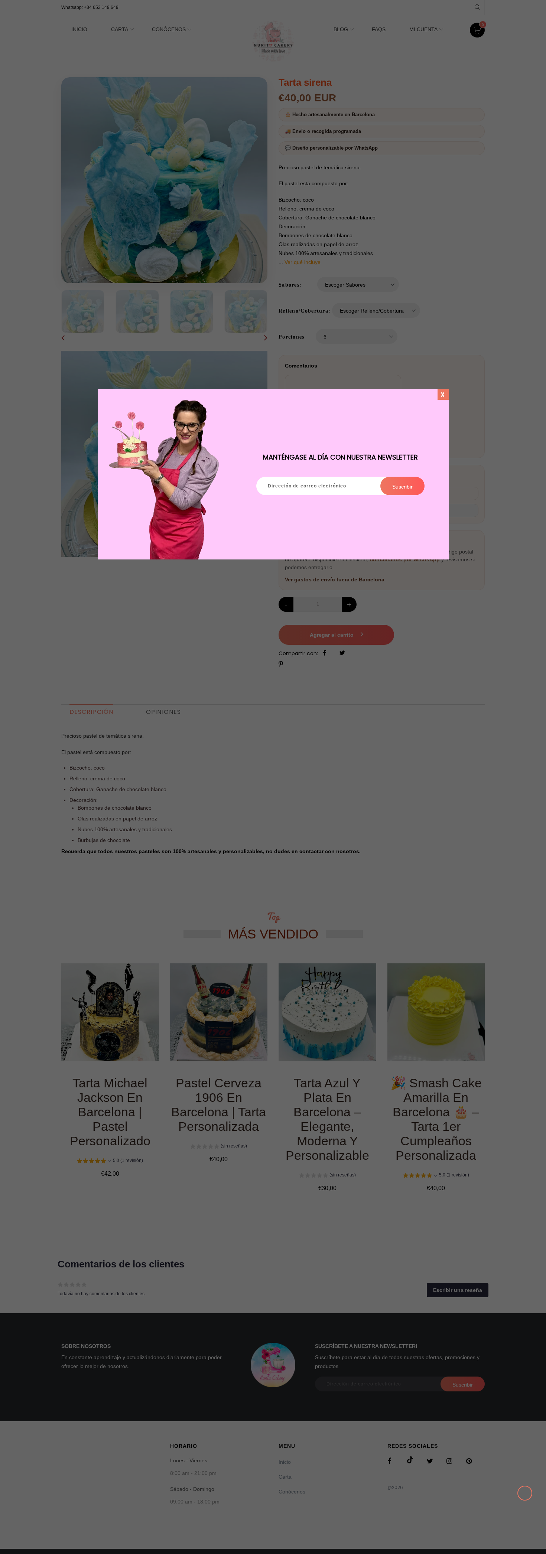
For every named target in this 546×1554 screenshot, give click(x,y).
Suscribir (402, 487)
